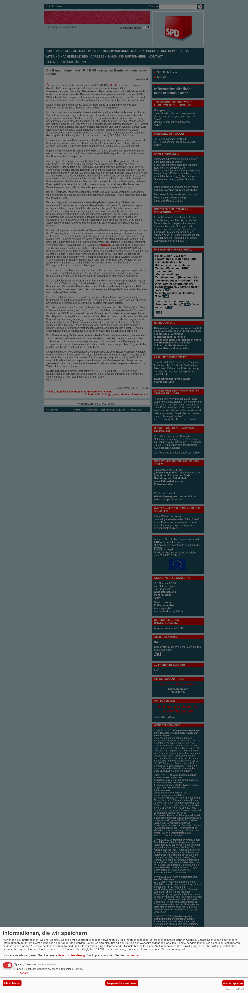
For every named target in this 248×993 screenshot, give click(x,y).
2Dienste (21, 972)
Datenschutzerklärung (71, 955)
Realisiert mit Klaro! (235, 989)
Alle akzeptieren (233, 983)
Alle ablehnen (12, 983)
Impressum (133, 955)
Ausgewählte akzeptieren (122, 983)
